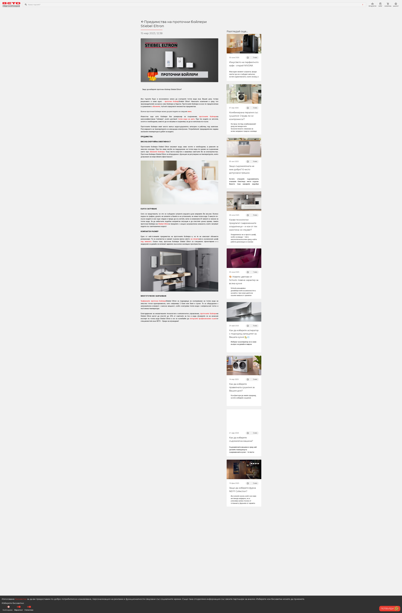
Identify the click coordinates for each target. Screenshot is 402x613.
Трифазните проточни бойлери (153, 301)
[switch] (20, 607)
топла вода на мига (186, 119)
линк (189, 112)
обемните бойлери (157, 152)
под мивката (146, 241)
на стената (195, 239)
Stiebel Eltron (163, 224)
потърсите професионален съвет (203, 319)
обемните (156, 106)
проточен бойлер (172, 101)
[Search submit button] (362, 4)
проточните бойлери (208, 117)
